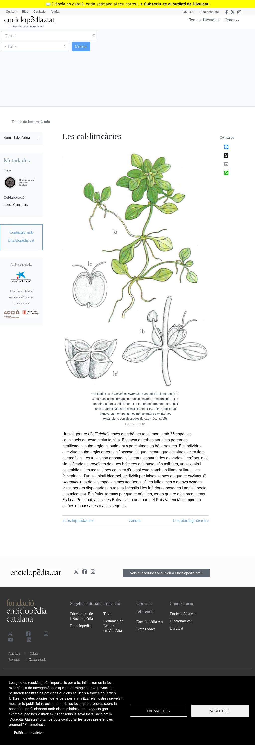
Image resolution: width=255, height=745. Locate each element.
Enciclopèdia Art (149, 622)
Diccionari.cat (209, 12)
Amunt (135, 520)
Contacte (39, 11)
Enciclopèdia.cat (182, 614)
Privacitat (14, 659)
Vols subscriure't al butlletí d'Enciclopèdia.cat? (166, 573)
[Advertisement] (191, 67)
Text (106, 614)
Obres (230, 20)
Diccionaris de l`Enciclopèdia (81, 616)
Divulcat (188, 12)
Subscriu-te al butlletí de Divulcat (176, 3)
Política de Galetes (28, 732)
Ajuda (55, 11)
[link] (21, 138)
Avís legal (14, 653)
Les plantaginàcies (191, 520)
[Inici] (29, 20)
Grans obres (145, 629)
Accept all (220, 710)
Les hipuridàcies (78, 520)
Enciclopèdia (80, 626)
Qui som (11, 11)
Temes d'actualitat (205, 20)
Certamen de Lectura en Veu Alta (113, 626)
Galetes (34, 653)
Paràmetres (158, 710)
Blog (25, 11)
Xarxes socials (37, 659)
